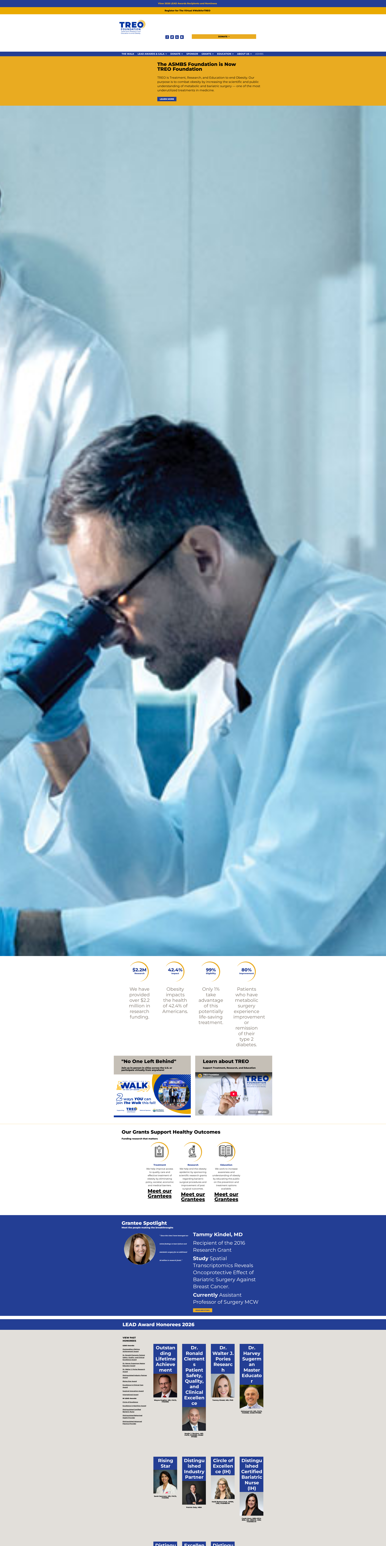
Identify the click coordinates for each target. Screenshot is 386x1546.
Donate (222, 36)
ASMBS (259, 54)
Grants (206, 54)
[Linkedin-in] (177, 37)
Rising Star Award (130, 1381)
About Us (243, 54)
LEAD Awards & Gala (151, 54)
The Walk (128, 54)
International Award (130, 1395)
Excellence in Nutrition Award (134, 1406)
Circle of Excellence (130, 1402)
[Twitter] (172, 37)
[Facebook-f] (167, 37)
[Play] (182, 37)
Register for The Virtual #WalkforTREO (187, 10)
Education (224, 54)
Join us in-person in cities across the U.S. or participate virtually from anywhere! (146, 1069)
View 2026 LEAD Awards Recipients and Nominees (187, 3)
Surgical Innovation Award (133, 1391)
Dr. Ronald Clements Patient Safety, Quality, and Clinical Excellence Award (134, 1357)
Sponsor (192, 54)
